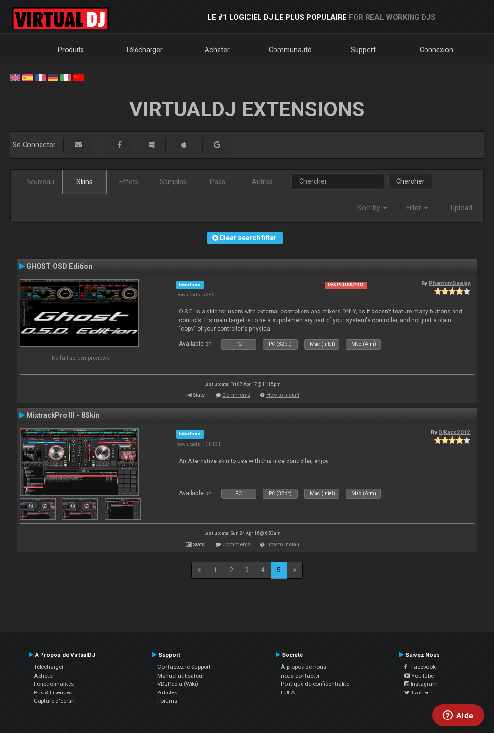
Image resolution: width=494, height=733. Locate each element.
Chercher (410, 181)
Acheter (217, 50)
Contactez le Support (184, 667)
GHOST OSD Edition (59, 266)
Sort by (369, 208)
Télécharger (144, 50)
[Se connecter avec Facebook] (119, 145)
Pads (217, 182)
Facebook (421, 667)
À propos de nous (303, 667)
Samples (173, 182)
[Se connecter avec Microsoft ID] (151, 145)
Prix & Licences (53, 692)
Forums (167, 700)
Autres (262, 182)
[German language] (53, 77)
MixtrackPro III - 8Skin (63, 415)
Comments (236, 395)
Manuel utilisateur (180, 675)
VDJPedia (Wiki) (177, 683)
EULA (288, 692)
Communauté (290, 50)
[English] (15, 77)
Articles (167, 692)
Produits (71, 50)
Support (363, 50)
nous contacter (300, 675)
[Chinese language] (78, 77)
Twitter (419, 692)
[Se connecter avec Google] (217, 145)
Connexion (436, 50)
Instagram (423, 683)
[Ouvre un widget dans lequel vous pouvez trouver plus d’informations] (458, 716)
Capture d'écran (54, 700)
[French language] (40, 77)
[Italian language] (65, 77)
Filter (414, 208)
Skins (84, 182)
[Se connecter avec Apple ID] (184, 145)
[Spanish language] (27, 77)
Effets (128, 182)
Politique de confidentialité (315, 683)
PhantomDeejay (449, 283)
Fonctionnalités (54, 683)
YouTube (422, 675)
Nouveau (40, 182)
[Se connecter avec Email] (78, 145)
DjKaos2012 (454, 432)
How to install (282, 395)
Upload (461, 208)
